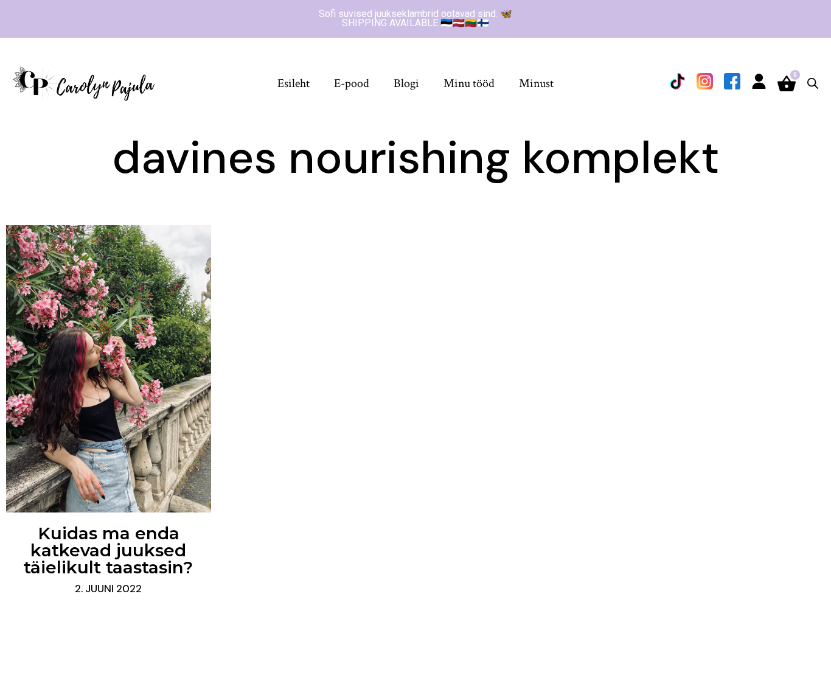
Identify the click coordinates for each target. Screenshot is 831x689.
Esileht (293, 83)
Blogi (406, 83)
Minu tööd (469, 83)
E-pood (351, 83)
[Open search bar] (813, 83)
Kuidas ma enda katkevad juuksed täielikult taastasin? (108, 550)
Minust (536, 83)
